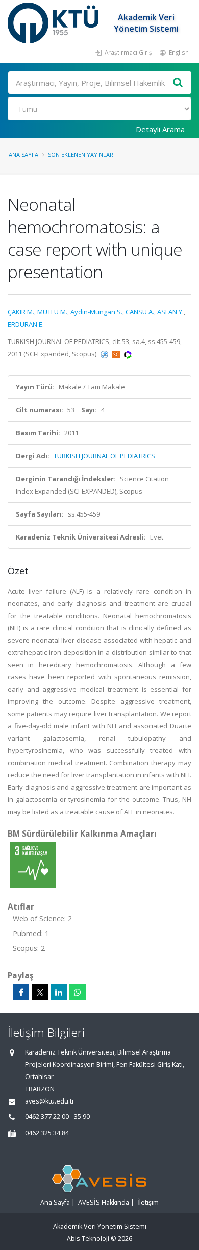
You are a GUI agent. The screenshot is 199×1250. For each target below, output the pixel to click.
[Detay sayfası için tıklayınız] (33, 864)
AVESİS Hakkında (103, 1202)
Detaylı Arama (160, 129)
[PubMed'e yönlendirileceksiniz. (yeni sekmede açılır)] (105, 353)
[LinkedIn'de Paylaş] (59, 992)
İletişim (148, 1202)
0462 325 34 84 (47, 1133)
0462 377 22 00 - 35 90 (57, 1116)
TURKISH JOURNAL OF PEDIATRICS (104, 455)
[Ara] (178, 82)
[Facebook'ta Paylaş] (21, 992)
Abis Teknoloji (88, 1238)
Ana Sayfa (23, 154)
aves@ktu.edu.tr (49, 1101)
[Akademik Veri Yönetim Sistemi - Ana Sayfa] (54, 23)
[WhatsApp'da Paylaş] (77, 992)
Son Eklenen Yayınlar (80, 154)
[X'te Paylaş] (40, 992)
